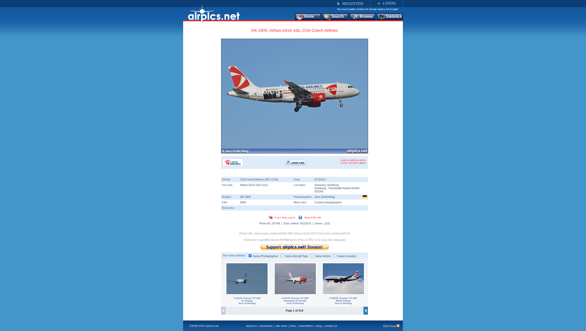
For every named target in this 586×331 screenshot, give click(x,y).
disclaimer (266, 326)
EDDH (319, 191)
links (293, 326)
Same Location (347, 256)
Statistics (394, 16)
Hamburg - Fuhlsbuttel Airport (333, 188)
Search (337, 16)
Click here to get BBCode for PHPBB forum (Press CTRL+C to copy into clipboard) (294, 240)
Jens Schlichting (325, 197)
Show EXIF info (312, 217)
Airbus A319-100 (250, 185)
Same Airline (322, 256)
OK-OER (245, 197)
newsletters (306, 326)
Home (309, 16)
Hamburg (333, 185)
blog (319, 326)
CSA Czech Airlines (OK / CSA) (259, 179)
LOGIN (389, 3)
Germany (320, 185)
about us (251, 326)
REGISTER (352, 3)
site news (281, 326)
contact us (331, 326)
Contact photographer (328, 202)
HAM (356, 188)
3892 (243, 202)
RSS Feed (390, 326)
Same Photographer (265, 256)
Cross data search (284, 217)
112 (264, 185)
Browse (366, 16)
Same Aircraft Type (296, 256)
